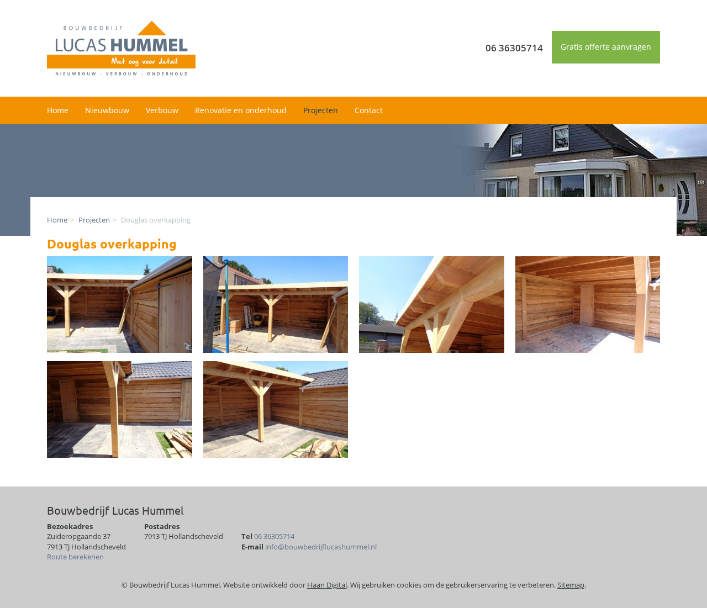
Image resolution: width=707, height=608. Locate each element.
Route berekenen (75, 557)
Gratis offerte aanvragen (606, 46)
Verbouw (162, 110)
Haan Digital (327, 585)
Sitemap (570, 585)
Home (57, 110)
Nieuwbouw (107, 110)
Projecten (320, 110)
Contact (369, 110)
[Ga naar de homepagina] (121, 47)
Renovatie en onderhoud (241, 110)
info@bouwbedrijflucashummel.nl (321, 547)
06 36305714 (274, 536)
